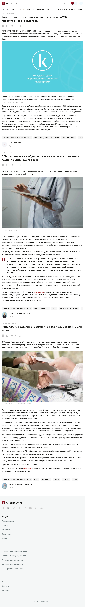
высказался (39, 292)
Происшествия (8, 521)
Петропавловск (41, 308)
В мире (4, 538)
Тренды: (5, 9)
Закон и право (69, 138)
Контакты (5, 586)
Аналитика (6, 530)
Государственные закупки (12, 569)
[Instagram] (3, 26)
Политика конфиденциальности (14, 556)
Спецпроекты (55, 9)
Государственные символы (12, 560)
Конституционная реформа (38, 9)
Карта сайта (7, 582)
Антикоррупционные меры (12, 564)
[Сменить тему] (74, 3)
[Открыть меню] (81, 3)
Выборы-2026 (15, 9)
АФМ (75, 479)
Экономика (6, 534)
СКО (54, 308)
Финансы (46, 479)
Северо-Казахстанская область (17, 138)
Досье (64, 9)
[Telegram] (11, 26)
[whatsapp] (7, 26)
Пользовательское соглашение (14, 551)
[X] (20, 26)
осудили (27, 468)
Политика (5, 525)
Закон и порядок (75, 9)
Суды (56, 479)
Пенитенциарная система (46, 138)
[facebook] (19, 508)
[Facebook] (16, 26)
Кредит (65, 479)
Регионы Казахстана (69, 308)
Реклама (5, 590)
